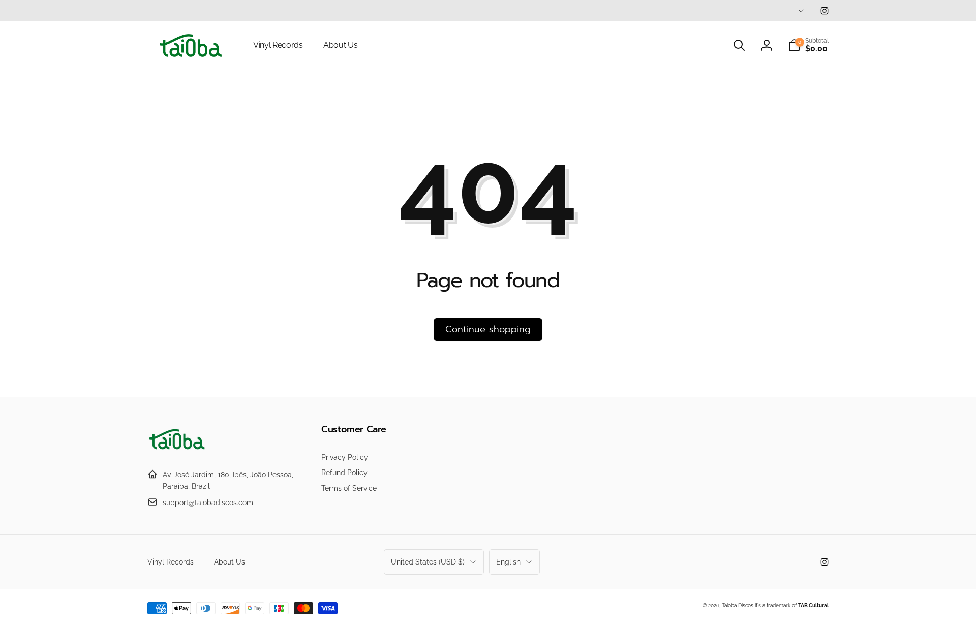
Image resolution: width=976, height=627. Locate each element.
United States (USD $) (428, 562)
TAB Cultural (813, 605)
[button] (739, 45)
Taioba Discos (737, 605)
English (508, 562)
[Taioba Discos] (177, 450)
